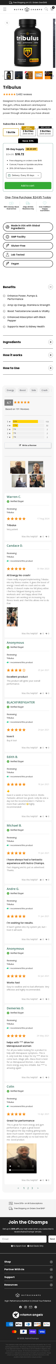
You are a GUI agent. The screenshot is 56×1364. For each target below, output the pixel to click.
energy (10, 390)
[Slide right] (53, 76)
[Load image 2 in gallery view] (18, 75)
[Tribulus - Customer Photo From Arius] (35, 467)
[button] (4, 9)
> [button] (38, 1188)
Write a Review (29, 445)
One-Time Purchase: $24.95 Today (28, 197)
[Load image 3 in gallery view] (28, 75)
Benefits (9, 287)
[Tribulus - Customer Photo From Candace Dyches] (37, 481)
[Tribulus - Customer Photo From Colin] (17, 467)
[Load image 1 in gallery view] (8, 75)
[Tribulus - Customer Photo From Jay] (19, 481)
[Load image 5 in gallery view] (49, 75)
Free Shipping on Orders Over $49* (29, 1208)
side (34, 390)
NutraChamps (32, 1338)
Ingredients (12, 342)
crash (44, 390)
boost (23, 390)
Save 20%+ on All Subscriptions (28, 1203)
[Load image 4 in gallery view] (38, 75)
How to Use (11, 368)
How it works (12, 355)
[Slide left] (3, 76)
